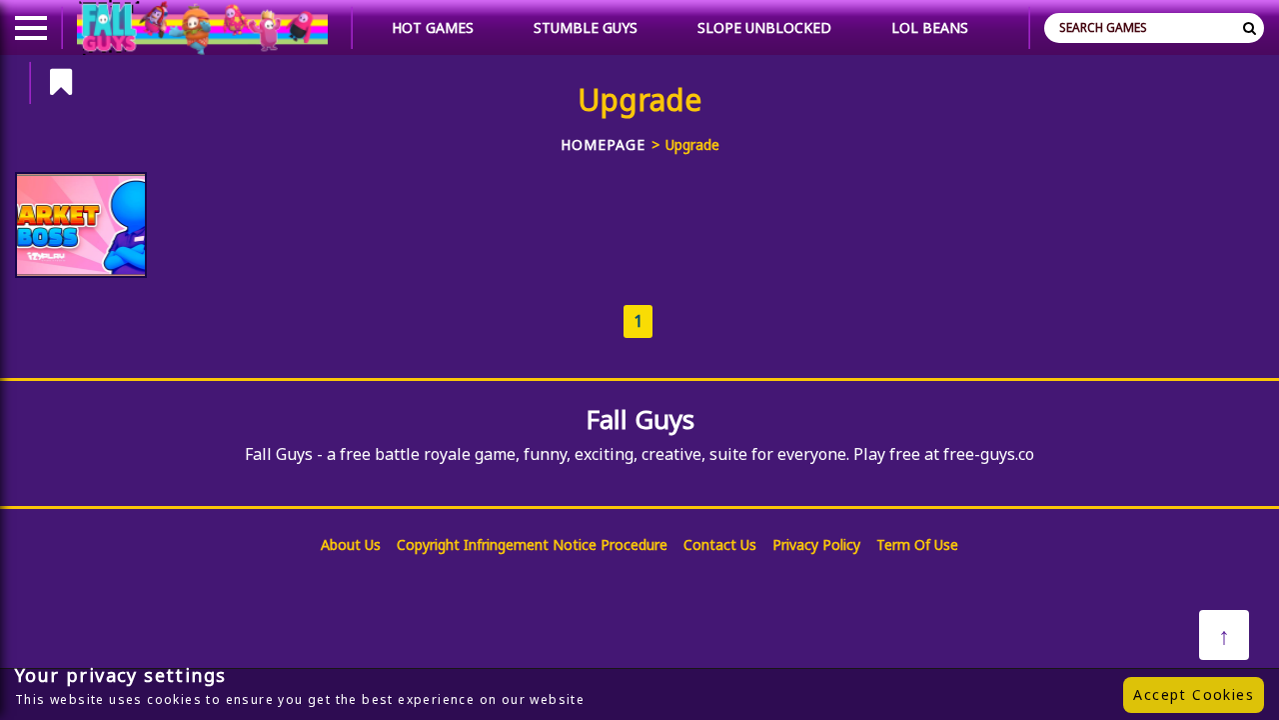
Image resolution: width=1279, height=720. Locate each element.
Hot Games (433, 27)
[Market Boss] (81, 225)
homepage (603, 144)
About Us (351, 544)
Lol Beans (929, 27)
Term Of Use (917, 544)
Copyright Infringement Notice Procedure (532, 544)
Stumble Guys (586, 27)
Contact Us (719, 544)
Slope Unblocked (764, 27)
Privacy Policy (816, 544)
